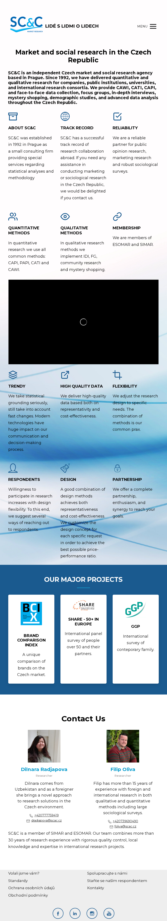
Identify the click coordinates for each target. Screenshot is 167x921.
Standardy (18, 880)
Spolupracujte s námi (107, 873)
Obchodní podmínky (28, 895)
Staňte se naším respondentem (117, 880)
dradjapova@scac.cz (46, 820)
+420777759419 (46, 815)
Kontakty (95, 888)
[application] (83, 322)
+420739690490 (125, 821)
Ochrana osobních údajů (31, 888)
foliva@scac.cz (125, 826)
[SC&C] (54, 26)
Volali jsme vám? (23, 873)
